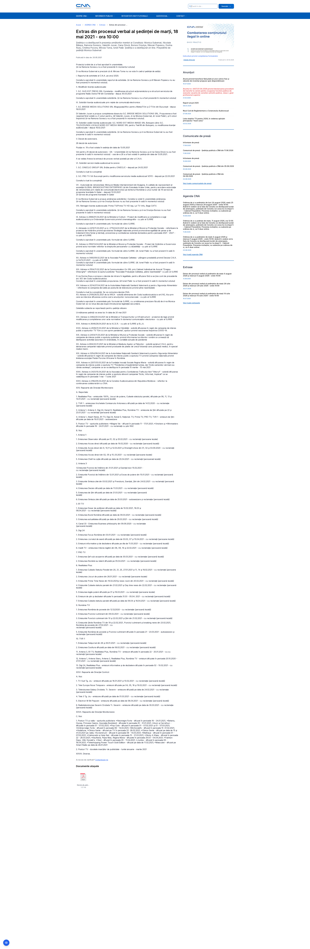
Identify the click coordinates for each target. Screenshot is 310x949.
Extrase (102, 25)
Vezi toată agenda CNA (193, 254)
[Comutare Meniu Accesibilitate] (6, 942)
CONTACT (180, 16)
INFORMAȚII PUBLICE (104, 16)
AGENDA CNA (90, 25)
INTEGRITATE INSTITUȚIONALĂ (134, 16)
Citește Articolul (189, 60)
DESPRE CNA (81, 16)
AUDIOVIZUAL (162, 16)
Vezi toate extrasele (191, 303)
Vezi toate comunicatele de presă (197, 183)
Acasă (78, 25)
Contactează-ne (101, 760)
